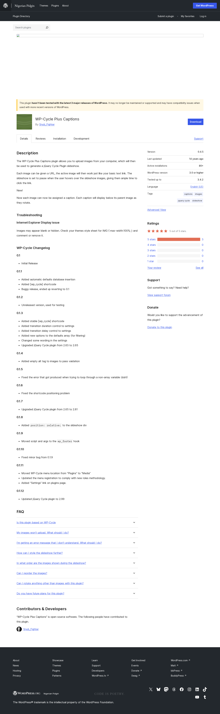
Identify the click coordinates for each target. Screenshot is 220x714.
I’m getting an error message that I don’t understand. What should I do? (59, 542)
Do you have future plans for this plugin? (40, 593)
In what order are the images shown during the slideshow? (51, 563)
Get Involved (138, 660)
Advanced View (156, 209)
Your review (154, 267)
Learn (95, 660)
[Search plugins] (47, 27)
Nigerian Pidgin (51, 693)
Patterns (56, 675)
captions (188, 194)
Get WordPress (205, 5)
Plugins (56, 670)
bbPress (176, 670)
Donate (136, 670)
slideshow (197, 200)
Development (81, 138)
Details (24, 138)
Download (195, 121)
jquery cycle (184, 200)
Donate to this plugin (159, 327)
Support (198, 138)
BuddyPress (179, 675)
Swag (135, 675)
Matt (174, 665)
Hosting (17, 670)
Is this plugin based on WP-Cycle (36, 522)
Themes (56, 665)
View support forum (159, 295)
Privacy (17, 675)
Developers (98, 670)
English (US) (197, 186)
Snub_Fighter (47, 124)
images (198, 194)
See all (199, 267)
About (16, 660)
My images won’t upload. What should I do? (43, 532)
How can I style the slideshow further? (40, 552)
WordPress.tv (100, 675)
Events (135, 665)
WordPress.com (180, 660)
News (16, 665)
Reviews (41, 138)
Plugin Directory (21, 16)
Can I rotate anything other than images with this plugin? (50, 583)
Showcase (57, 660)
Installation (59, 138)
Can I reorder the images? (32, 573)
